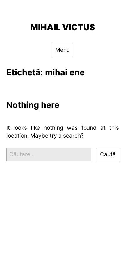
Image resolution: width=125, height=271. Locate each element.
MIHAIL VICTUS (62, 27)
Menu (62, 49)
